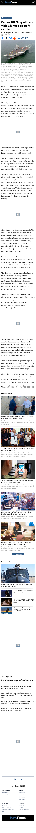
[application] (18, 573)
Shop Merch (22, 799)
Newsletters (22, 795)
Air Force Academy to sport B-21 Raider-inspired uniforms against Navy (23, 591)
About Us (21, 805)
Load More (18, 554)
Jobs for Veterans (24, 810)
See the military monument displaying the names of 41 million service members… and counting (23, 600)
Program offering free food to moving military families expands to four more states (16, 513)
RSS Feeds (22, 797)
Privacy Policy (6, 792)
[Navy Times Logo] (11, 2)
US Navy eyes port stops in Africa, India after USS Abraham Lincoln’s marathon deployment (17, 703)
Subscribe (22, 792)
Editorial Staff (5, 812)
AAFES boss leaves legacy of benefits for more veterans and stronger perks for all (16, 417)
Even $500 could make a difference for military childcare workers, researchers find (16, 543)
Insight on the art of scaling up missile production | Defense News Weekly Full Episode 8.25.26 (22, 609)
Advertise (4, 805)
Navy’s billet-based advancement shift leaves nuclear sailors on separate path (16, 687)
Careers (21, 807)
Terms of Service (6, 795)
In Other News (6, 393)
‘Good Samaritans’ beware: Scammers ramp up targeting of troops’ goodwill (17, 481)
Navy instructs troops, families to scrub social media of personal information (16, 709)
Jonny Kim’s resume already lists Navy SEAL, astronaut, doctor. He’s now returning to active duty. (16, 695)
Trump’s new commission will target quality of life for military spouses (17, 449)
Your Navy (6, 18)
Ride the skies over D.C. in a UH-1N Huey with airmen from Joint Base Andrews (16, 585)
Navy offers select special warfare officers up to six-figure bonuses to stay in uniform (17, 681)
